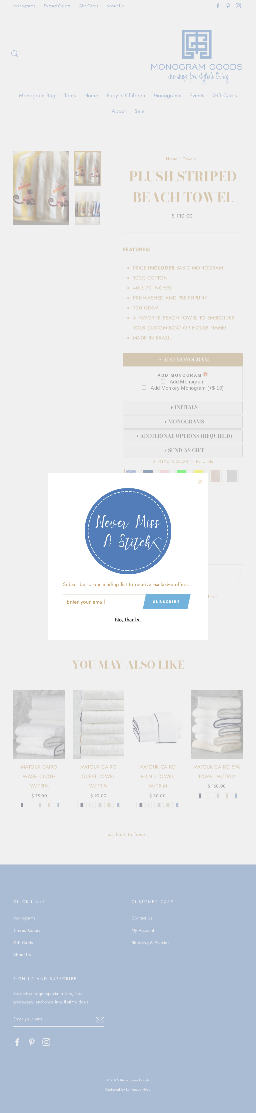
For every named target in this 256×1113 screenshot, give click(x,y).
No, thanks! (128, 619)
